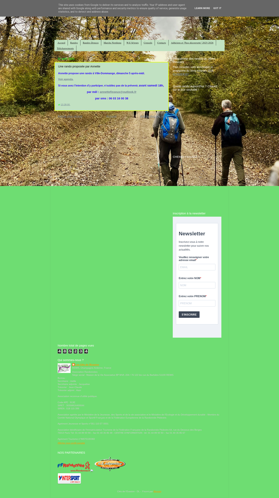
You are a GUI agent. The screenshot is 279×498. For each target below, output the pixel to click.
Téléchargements (65, 48)
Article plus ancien (152, 116)
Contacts (161, 42)
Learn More (202, 8)
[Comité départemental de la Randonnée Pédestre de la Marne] (92, 471)
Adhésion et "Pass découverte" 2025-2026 (192, 42)
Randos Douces (91, 42)
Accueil (61, 42)
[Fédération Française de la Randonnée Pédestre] (74, 471)
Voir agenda (65, 79)
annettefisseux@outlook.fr (118, 92)
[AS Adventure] (110, 471)
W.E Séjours (132, 42)
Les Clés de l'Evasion (87, 364)
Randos (74, 42)
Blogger (157, 491)
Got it (217, 8)
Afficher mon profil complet (71, 443)
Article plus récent (70, 116)
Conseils (148, 42)
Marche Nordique (112, 42)
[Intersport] (69, 483)
